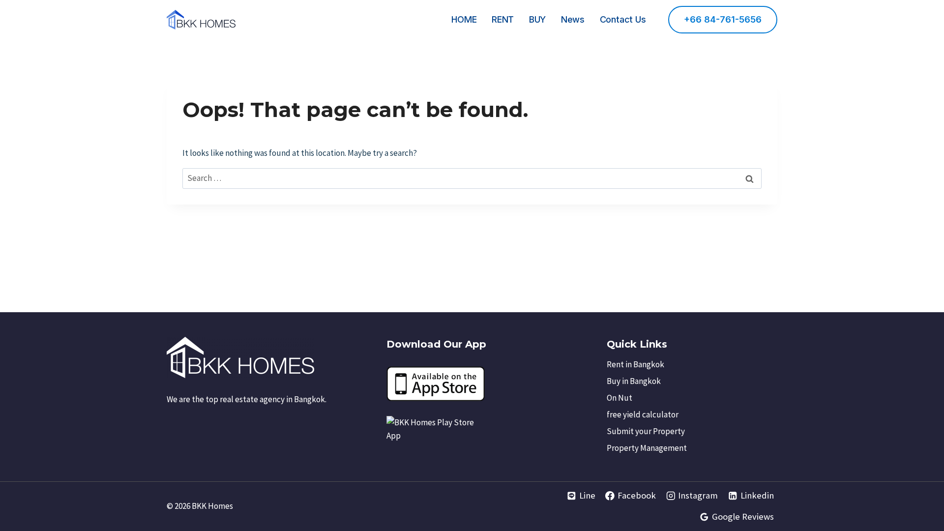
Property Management (647, 447)
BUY (537, 19)
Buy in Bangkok (634, 381)
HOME (463, 19)
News (573, 19)
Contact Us (623, 19)
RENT (503, 19)
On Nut (619, 397)
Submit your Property (646, 431)
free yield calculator (642, 414)
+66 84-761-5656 (723, 19)
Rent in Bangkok (635, 364)
